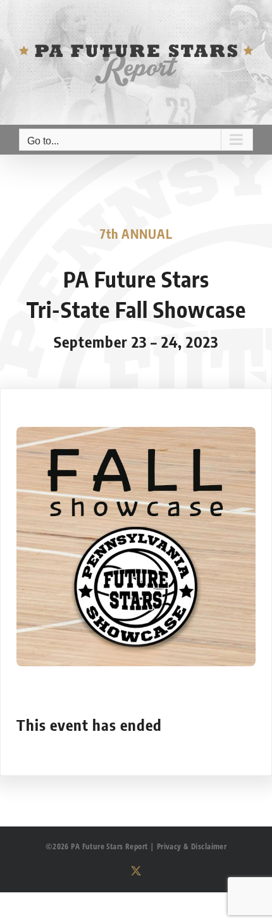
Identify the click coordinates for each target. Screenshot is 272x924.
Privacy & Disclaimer (191, 846)
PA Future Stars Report (109, 846)
